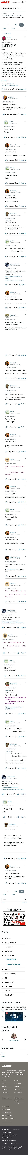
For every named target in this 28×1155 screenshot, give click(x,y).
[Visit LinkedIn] (20, 1148)
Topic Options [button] (7, 33)
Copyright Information (7, 1137)
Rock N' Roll (11, 959)
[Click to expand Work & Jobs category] (3, 995)
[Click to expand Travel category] (3, 991)
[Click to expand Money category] (3, 978)
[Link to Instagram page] (15, 1148)
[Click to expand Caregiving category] (3, 951)
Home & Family (10, 974)
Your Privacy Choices (14, 1143)
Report (20, 89)
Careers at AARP (17, 1095)
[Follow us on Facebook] (4, 1148)
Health (7, 969)
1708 (4, 28)
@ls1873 (7, 690)
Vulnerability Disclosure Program (9, 1140)
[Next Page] (24, 28)
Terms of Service (15, 1129)
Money (7, 978)
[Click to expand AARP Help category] (3, 947)
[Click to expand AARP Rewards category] (3, 942)
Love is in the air (9, 83)
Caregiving (9, 951)
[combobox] (14, 899)
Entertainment (10, 955)
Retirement (9, 982)
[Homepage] (5, 2)
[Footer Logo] (14, 1066)
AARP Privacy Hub (6, 1129)
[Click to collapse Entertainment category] (3, 955)
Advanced (24, 902)
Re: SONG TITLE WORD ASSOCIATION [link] (13, 17)
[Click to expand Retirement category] (3, 982)
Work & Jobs (9, 995)
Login (20, 2)
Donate (3, 1083)
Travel (7, 991)
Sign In (3, 1056)
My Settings (4, 8)
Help (15, 8)
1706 (15, 25)
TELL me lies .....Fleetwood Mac (10, 85)
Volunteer (4, 1086)
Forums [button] (19, 8)
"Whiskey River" (11, 569)
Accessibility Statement (7, 1132)
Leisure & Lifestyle (13, 964)
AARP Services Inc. (18, 1103)
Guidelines (10, 8)
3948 (13, 28)
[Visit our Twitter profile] (10, 1148)
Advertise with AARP (18, 1092)
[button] (25, 37)
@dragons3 (8, 220)
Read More (4, 80)
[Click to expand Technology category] (3, 986)
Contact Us (16, 1080)
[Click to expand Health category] (3, 969)
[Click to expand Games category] (3, 938)
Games (7, 938)
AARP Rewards (10, 942)
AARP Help (9, 947)
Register (4, 1053)
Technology (9, 986)
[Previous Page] (4, 24)
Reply (23, 89)
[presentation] (3, 1015)
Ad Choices (4, 1143)
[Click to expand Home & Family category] (3, 974)
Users (3, 902)
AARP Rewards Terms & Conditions (9, 1135)
